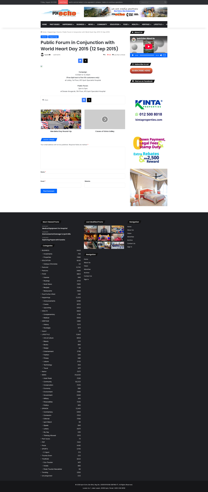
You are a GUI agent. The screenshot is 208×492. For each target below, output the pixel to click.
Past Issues (54, 24)
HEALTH (135, 24)
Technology (48, 365)
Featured (45, 267)
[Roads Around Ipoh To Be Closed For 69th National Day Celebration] (117, 245)
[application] (148, 46)
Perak (44, 445)
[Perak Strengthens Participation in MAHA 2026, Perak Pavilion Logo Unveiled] (104, 245)
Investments (48, 254)
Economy (47, 388)
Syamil (47, 55)
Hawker (46, 277)
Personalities (48, 402)
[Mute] (161, 55)
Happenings (52, 32)
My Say (46, 432)
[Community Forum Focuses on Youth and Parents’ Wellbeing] (104, 229)
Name (43, 172)
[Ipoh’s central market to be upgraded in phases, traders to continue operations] (117, 229)
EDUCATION (114, 24)
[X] (85, 61)
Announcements (49, 301)
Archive (86, 273)
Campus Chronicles (50, 264)
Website (87, 181)
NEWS (90, 24)
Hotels (46, 466)
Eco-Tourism (48, 462)
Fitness (46, 358)
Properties (47, 257)
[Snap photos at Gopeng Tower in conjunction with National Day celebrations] (104, 237)
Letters (46, 429)
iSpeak (46, 425)
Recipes (46, 287)
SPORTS (180, 24)
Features (45, 270)
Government (48, 395)
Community (48, 382)
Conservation (48, 385)
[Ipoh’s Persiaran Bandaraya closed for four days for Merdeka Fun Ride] (90, 229)
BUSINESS (80, 24)
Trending (45, 472)
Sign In (86, 279)
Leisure (46, 361)
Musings (47, 281)
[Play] (133, 55)
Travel (46, 368)
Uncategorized (47, 476)
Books (46, 345)
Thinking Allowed (50, 435)
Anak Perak (48, 378)
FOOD (125, 24)
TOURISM (189, 24)
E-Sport (46, 452)
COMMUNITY (102, 24)
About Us (87, 262)
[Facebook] (80, 61)
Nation (44, 371)
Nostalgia (47, 328)
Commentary (48, 412)
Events (59, 32)
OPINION (169, 24)
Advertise (87, 269)
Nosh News (48, 284)
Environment (48, 392)
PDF (43, 442)
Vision (86, 266)
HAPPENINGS (67, 24)
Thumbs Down (47, 455)
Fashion (46, 355)
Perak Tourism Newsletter (53, 469)
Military (46, 398)
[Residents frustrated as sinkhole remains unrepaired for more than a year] (90, 245)
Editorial (46, 419)
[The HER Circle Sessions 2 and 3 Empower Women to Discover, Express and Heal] (90, 237)
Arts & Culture (48, 338)
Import (44, 331)
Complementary (49, 314)
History (46, 324)
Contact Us (88, 276)
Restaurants (48, 291)
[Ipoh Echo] (61, 13)
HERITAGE (146, 24)
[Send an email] (49, 55)
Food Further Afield (48, 294)
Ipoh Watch (48, 422)
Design (46, 348)
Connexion (47, 415)
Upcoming (47, 308)
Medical (46, 318)
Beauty (46, 341)
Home (44, 24)
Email (43, 181)
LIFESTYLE (158, 24)
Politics (46, 405)
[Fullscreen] (164, 55)
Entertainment (49, 351)
